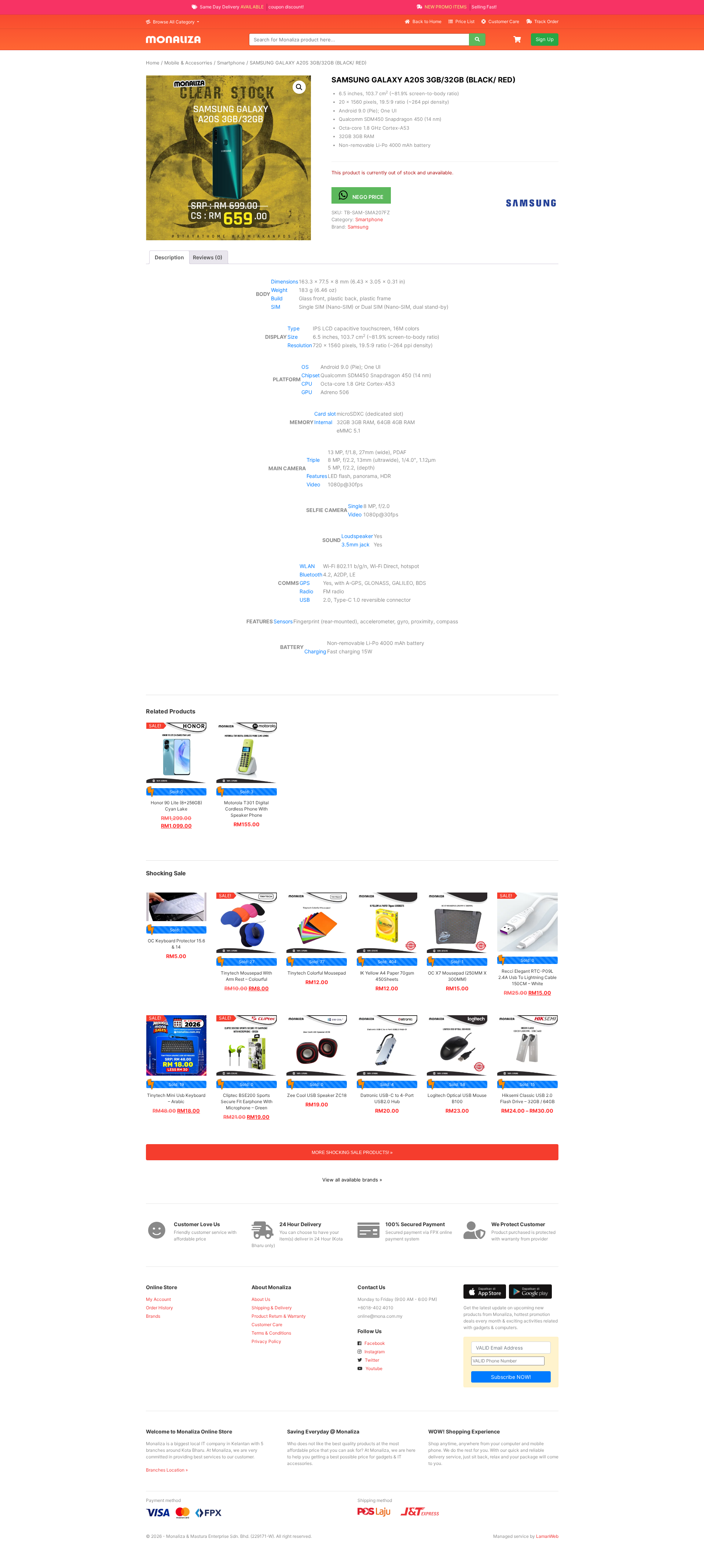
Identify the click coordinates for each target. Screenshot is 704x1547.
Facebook (374, 1343)
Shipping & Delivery (272, 1307)
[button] (299, 87)
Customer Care (503, 21)
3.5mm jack (355, 544)
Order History (159, 1307)
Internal (323, 422)
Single (355, 506)
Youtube (373, 1368)
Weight (279, 290)
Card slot (325, 414)
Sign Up (545, 39)
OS (305, 367)
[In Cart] (517, 39)
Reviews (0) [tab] (208, 257)
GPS (305, 583)
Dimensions (284, 281)
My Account (158, 1299)
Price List (465, 21)
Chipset (310, 375)
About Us (261, 1299)
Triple (313, 460)
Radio (306, 591)
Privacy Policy (266, 1341)
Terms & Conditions (271, 1333)
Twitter (371, 1360)
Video (313, 484)
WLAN (307, 566)
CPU (306, 384)
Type (293, 328)
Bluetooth (311, 574)
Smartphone (231, 63)
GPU (306, 392)
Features (317, 476)
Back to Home (427, 21)
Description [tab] (169, 257)
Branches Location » (167, 1470)
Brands (153, 1316)
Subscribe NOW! (511, 1377)
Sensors (283, 621)
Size (292, 337)
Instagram (374, 1351)
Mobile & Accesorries (188, 63)
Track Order (545, 21)
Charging (315, 651)
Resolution (299, 345)
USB (305, 600)
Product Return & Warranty (279, 1316)
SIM (275, 307)
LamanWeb (547, 1536)
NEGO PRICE (368, 197)
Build (277, 298)
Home (153, 63)
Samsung (358, 227)
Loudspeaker (357, 536)
